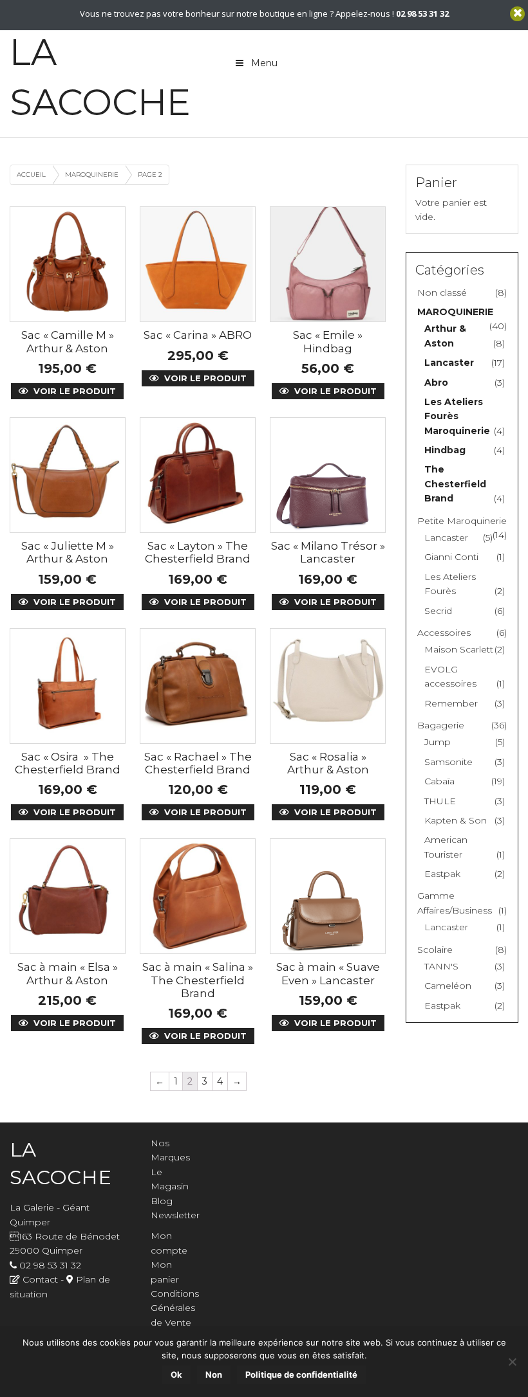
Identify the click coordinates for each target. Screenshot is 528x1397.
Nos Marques (170, 1150)
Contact (40, 1279)
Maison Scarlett (458, 649)
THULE (440, 801)
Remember (451, 703)
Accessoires (444, 632)
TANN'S (441, 966)
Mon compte (169, 1243)
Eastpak (442, 873)
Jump (437, 742)
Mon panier (165, 1271)
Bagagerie (440, 725)
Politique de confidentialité (301, 1374)
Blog (162, 1201)
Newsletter (175, 1215)
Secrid (438, 611)
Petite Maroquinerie (462, 521)
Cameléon (447, 985)
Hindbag (445, 450)
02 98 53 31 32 (50, 1265)
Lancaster (449, 362)
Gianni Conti (451, 557)
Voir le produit (73, 391)
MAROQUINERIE (91, 174)
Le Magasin (170, 1179)
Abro (436, 382)
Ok (176, 1374)
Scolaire (435, 949)
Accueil (31, 174)
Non (213, 1374)
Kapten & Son (455, 820)
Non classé (442, 292)
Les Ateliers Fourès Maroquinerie (457, 416)
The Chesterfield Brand (455, 484)
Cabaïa (439, 781)
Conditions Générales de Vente (175, 1308)
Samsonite (448, 762)
